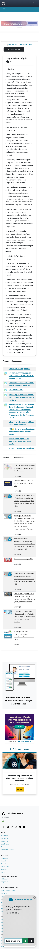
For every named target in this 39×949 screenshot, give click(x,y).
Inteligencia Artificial (7, 849)
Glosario (11, 44)
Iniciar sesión (5, 879)
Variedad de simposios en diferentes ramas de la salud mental (20, 441)
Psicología (4, 838)
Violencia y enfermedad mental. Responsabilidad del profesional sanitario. (21, 397)
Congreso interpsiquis (24, 44)
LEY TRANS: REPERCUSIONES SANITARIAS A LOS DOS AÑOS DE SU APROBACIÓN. (21, 376)
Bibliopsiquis (5, 867)
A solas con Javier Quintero (19, 369)
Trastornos (4, 841)
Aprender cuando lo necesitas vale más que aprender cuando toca (23, 483)
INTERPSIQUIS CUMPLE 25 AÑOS (21, 448)
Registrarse (5, 882)
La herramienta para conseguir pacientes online (18, 700)
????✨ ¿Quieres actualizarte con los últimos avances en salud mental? (22, 431)
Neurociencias (5, 847)
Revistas (4, 869)
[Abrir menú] (4, 9)
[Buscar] (33, 3)
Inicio (5, 44)
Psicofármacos (6, 864)
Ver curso (20, 789)
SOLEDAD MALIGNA (16, 390)
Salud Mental (5, 844)
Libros (3, 872)
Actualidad (4, 858)
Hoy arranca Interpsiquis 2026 (23, 559)
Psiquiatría (4, 835)
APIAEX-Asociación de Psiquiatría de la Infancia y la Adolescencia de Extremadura (24, 468)
